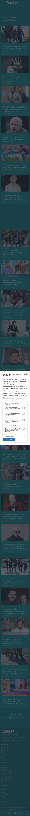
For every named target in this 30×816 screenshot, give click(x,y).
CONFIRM (9, 439)
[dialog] (15, 408)
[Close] (26, 374)
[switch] (23, 408)
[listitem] (15, 404)
